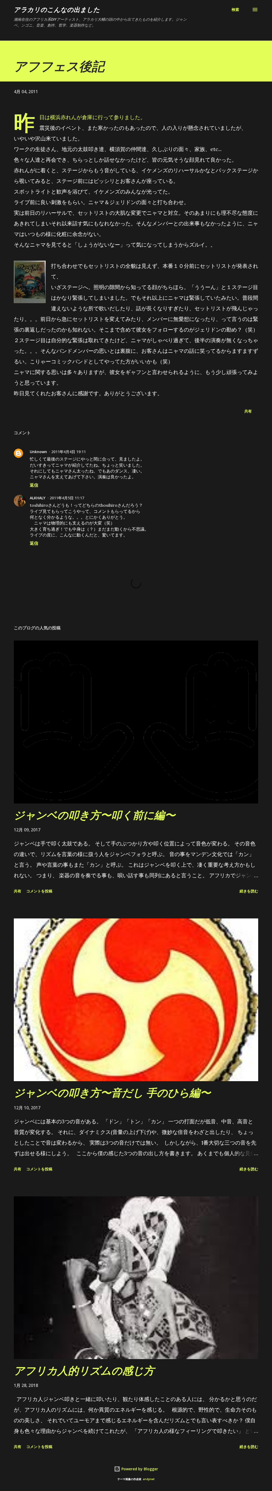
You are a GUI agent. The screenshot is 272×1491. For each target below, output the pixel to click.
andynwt (149, 1479)
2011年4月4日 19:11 (68, 451)
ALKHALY (37, 497)
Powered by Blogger (139, 1468)
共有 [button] (248, 411)
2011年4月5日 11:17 (67, 497)
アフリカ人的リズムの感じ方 (84, 1370)
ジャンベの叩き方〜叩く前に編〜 (94, 814)
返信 (34, 485)
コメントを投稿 (39, 890)
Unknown (38, 451)
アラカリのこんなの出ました (57, 9)
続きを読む (249, 890)
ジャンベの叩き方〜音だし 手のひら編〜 (112, 1092)
